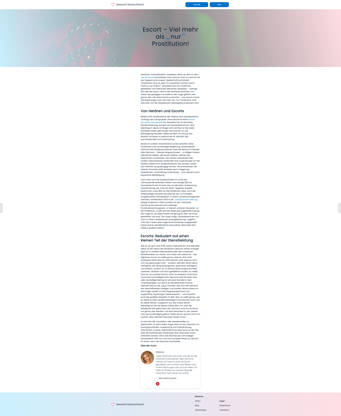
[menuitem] (196, 4)
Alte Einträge (200, 410)
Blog (197, 405)
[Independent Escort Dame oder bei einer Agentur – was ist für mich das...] (339, 208)
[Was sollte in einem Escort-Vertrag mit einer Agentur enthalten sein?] (1, 208)
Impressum (224, 410)
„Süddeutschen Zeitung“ (186, 199)
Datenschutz (224, 405)
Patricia (160, 352)
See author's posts (167, 378)
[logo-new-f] (127, 4)
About (197, 401)
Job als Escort (147, 77)
